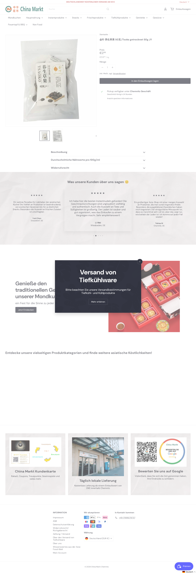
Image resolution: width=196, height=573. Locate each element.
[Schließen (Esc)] (140, 261)
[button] (189, 572)
